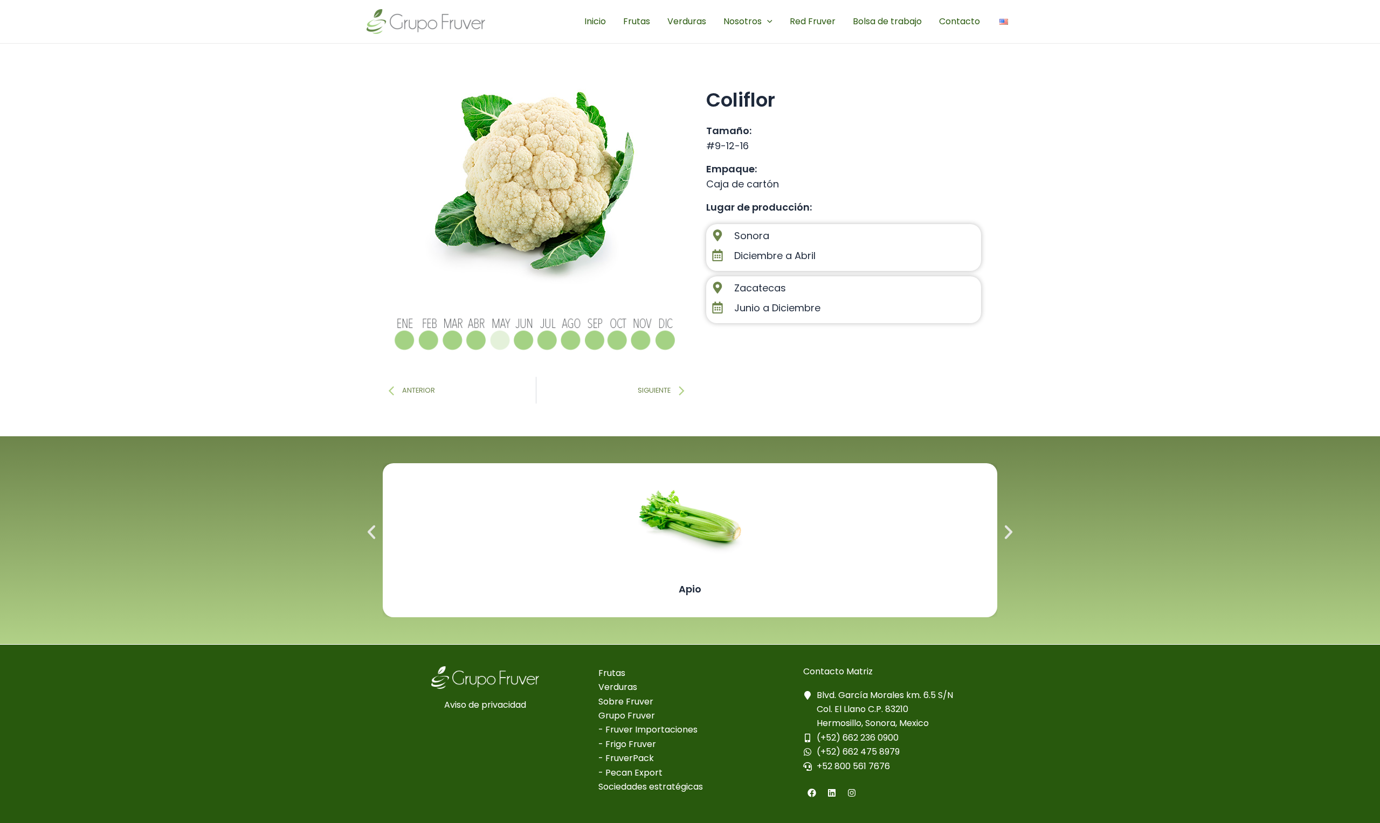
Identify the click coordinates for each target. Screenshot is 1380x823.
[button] (371, 532)
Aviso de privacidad (485, 705)
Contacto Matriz (838, 671)
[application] (767, 21)
